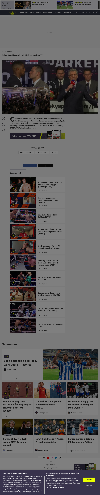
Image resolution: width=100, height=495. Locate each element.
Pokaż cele (89, 485)
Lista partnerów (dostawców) (55, 487)
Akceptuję (89, 479)
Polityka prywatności (32, 492)
